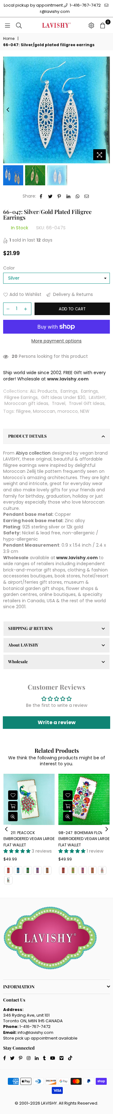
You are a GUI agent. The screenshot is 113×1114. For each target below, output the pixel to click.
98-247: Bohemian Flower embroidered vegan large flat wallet (84, 839)
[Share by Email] (86, 196)
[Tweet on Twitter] (50, 196)
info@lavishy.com (35, 1032)
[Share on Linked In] (68, 196)
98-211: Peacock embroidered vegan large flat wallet (29, 839)
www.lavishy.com (77, 557)
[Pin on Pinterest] (59, 196)
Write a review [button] (57, 722)
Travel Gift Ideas (87, 403)
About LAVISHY (23, 644)
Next (105, 110)
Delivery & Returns (72, 295)
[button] (31, 471)
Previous (8, 110)
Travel (58, 403)
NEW (84, 411)
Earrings (69, 391)
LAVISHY (97, 397)
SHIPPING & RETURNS (30, 628)
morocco (67, 411)
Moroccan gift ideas (26, 403)
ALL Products (43, 391)
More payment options (56, 341)
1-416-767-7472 (85, 5)
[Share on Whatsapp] (77, 196)
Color (9, 268)
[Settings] (91, 25)
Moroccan (44, 411)
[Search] (18, 25)
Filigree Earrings (21, 397)
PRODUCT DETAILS (27, 436)
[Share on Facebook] (41, 196)
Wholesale (18, 661)
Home (8, 38)
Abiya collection (33, 453)
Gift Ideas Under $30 (63, 397)
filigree (23, 411)
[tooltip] (31, 471)
